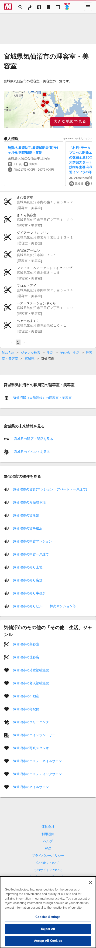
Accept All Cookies (48, 940)
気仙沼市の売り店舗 (27, 580)
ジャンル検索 (30, 352)
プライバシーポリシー (48, 855)
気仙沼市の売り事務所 (29, 593)
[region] (48, 109)
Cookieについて (48, 863)
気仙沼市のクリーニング (31, 722)
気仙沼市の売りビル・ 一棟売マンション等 (44, 606)
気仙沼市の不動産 (26, 696)
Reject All (48, 929)
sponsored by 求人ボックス (77, 138)
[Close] (90, 883)
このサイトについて (48, 870)
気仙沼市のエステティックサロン (37, 774)
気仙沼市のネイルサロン (31, 787)
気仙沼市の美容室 (26, 644)
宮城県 (29, 358)
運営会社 (48, 827)
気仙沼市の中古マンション (32, 541)
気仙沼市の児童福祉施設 (31, 670)
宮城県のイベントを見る (31, 452)
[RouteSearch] (29, 6)
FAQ (48, 848)
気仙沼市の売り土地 (27, 567)
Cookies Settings (47, 917)
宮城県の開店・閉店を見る (33, 439)
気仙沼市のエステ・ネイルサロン (37, 761)
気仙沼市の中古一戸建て (31, 554)
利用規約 (48, 834)
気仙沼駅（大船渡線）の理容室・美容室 (42, 398)
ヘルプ (48, 841)
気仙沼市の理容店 (26, 657)
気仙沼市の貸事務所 (27, 528)
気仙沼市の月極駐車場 (29, 502)
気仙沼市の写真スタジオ (31, 748)
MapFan (8, 352)
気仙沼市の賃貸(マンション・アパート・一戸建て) (50, 489)
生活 (50, 352)
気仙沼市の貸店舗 (26, 515)
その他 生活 (69, 352)
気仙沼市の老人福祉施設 (31, 683)
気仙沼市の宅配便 (26, 709)
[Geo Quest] (67, 6)
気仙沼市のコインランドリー (34, 735)
